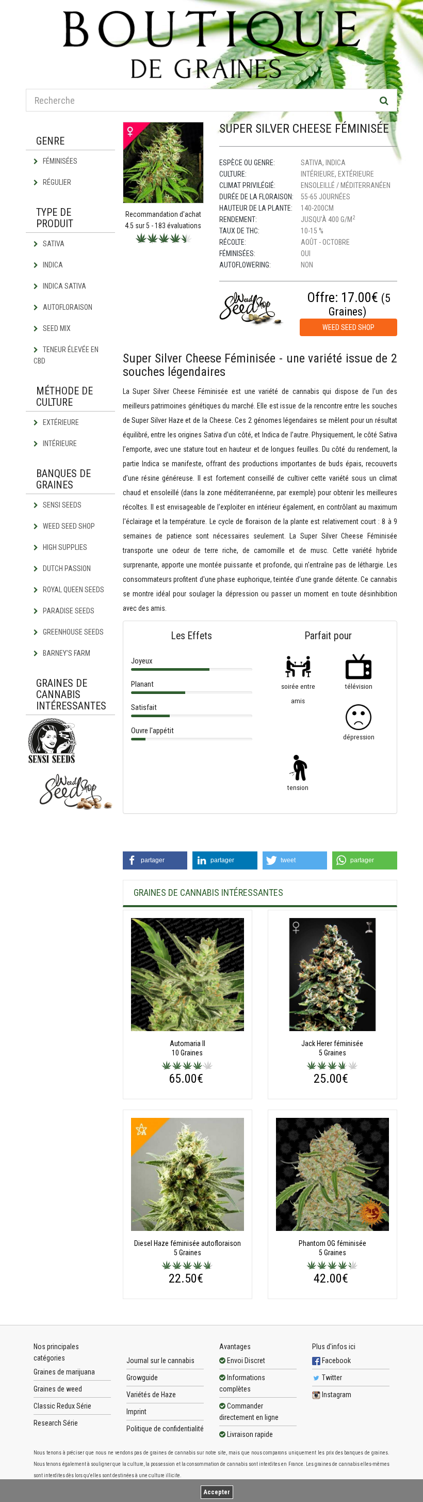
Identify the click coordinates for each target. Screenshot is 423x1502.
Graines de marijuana (64, 1372)
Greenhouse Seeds (72, 632)
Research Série (56, 1423)
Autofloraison (66, 307)
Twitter (331, 1377)
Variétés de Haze (151, 1394)
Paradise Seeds (67, 611)
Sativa (52, 244)
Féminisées (59, 161)
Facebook (335, 1360)
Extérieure (60, 422)
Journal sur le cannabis (160, 1360)
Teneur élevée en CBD (66, 355)
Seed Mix (56, 328)
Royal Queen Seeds (72, 590)
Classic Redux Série (62, 1406)
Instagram (335, 1394)
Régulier (56, 182)
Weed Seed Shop (68, 526)
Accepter (217, 1492)
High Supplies (64, 547)
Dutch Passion (66, 568)
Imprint (136, 1412)
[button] (155, 860)
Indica (52, 265)
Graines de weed (58, 1389)
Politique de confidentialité (165, 1429)
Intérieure (59, 443)
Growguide (142, 1377)
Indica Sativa (63, 286)
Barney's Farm (65, 653)
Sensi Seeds (61, 505)
